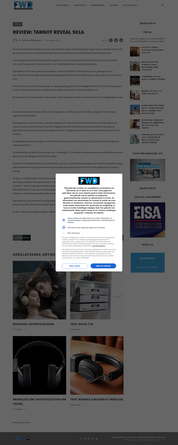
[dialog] (89, 223)
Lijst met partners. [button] (98, 246)
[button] (89, 233)
